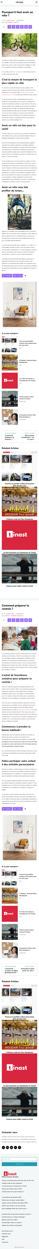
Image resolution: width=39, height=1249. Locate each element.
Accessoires (9, 22)
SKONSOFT (21, 1247)
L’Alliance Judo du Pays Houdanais (28, 361)
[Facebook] (9, 27)
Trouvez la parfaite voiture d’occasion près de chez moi (27, 343)
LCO (20, 348)
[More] (25, 275)
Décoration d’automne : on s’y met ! (27, 437)
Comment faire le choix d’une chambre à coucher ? (16, 1214)
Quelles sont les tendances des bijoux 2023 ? (15, 1203)
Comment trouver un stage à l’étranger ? (13, 1217)
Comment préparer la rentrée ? (9, 437)
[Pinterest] (18, 27)
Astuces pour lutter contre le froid (26, 397)
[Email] (30, 27)
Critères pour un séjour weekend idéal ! (13, 1200)
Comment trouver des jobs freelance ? (27, 416)
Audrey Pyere (10, 20)
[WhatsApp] (22, 27)
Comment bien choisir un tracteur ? (12, 1222)
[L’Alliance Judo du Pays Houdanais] (10, 362)
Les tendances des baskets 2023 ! (12, 1197)
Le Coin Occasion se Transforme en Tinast (27, 379)
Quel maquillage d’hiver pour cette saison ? (14, 1208)
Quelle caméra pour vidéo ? (10, 1220)
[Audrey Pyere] (3, 20)
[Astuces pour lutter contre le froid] (10, 399)
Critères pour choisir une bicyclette (12, 1225)
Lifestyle (16, 22)
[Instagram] (7, 1147)
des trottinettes (17, 72)
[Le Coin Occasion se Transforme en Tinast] (10, 381)
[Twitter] (13, 27)
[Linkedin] (26, 27)
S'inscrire (18, 1164)
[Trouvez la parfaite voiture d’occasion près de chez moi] (10, 344)
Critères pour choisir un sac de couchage (13, 1206)
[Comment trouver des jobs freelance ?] (10, 417)
